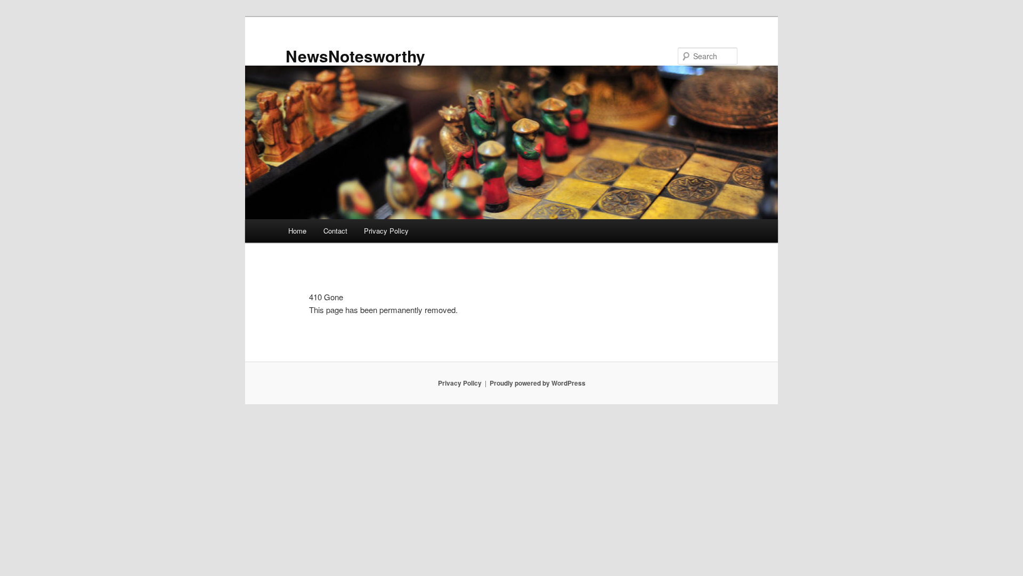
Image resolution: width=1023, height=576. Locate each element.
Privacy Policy (386, 231)
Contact (335, 231)
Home (297, 231)
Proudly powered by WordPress (538, 383)
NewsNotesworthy (355, 55)
